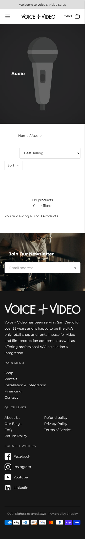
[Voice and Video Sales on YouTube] (8, 479)
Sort (10, 165)
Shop (9, 373)
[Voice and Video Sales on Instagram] (8, 469)
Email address (19, 262)
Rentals (11, 379)
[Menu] (8, 16)
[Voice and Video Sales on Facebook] (8, 458)
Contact (11, 397)
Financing (13, 391)
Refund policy (55, 417)
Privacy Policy (55, 423)
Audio (36, 135)
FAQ (8, 430)
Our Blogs (13, 423)
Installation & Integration (25, 385)
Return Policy (16, 436)
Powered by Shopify (63, 513)
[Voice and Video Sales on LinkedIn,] (8, 490)
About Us (12, 417)
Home (23, 135)
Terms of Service (58, 430)
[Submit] (75, 268)
